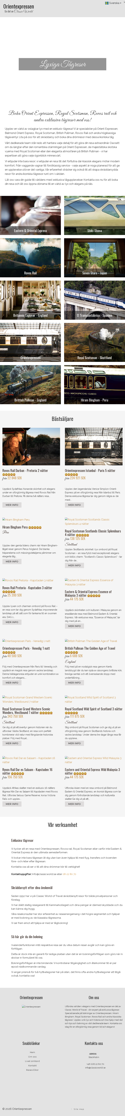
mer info (12, 504)
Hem (32, 1052)
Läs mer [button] (62, 76)
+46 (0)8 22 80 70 (95, 1064)
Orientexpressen (18, 8)
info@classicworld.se (95, 1067)
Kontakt (32, 1065)
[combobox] (113, 3)
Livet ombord (32, 1061)
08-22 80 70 (69, 874)
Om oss (32, 1056)
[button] (9, 64)
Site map (79, 1109)
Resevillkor (32, 1070)
